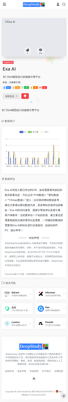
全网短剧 (58, 371)
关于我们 (46, 371)
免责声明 (21, 371)
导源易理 (34, 371)
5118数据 (39, 195)
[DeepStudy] (34, 4)
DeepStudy (27, 391)
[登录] (58, 4)
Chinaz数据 (16, 200)
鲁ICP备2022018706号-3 (43, 391)
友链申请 (9, 371)
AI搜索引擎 (8, 62)
